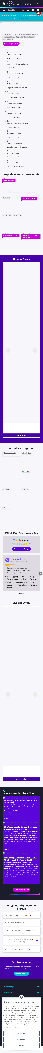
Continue (6, 818)
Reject (21, 1045)
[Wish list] (32, 10)
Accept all (21, 1033)
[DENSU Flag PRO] (12, 215)
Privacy (16, 1028)
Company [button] (9, 987)
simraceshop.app (22, 18)
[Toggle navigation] (4, 9)
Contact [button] (8, 992)
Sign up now (20, 974)
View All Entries (20, 889)
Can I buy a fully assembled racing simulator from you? (20, 941)
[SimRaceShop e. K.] (12, 10)
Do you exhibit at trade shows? (16, 949)
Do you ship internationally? (15, 923)
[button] (23, 10)
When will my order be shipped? (17, 915)
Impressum (7, 1028)
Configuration (21, 1039)
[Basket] (37, 10)
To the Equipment (10, 44)
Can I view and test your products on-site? (20, 931)
